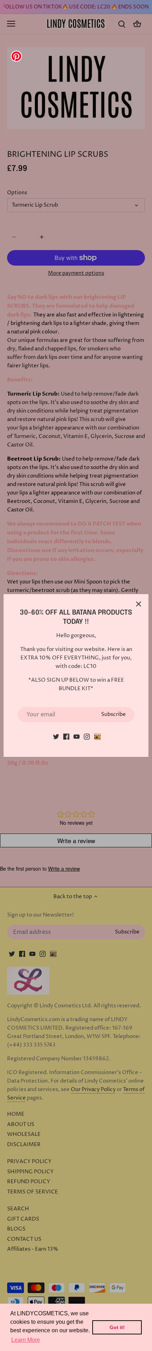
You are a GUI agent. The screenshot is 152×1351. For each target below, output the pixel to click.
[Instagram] (87, 736)
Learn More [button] (25, 1340)
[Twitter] (56, 736)
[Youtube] (77, 736)
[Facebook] (66, 736)
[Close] (138, 604)
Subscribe (113, 714)
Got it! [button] (117, 1327)
